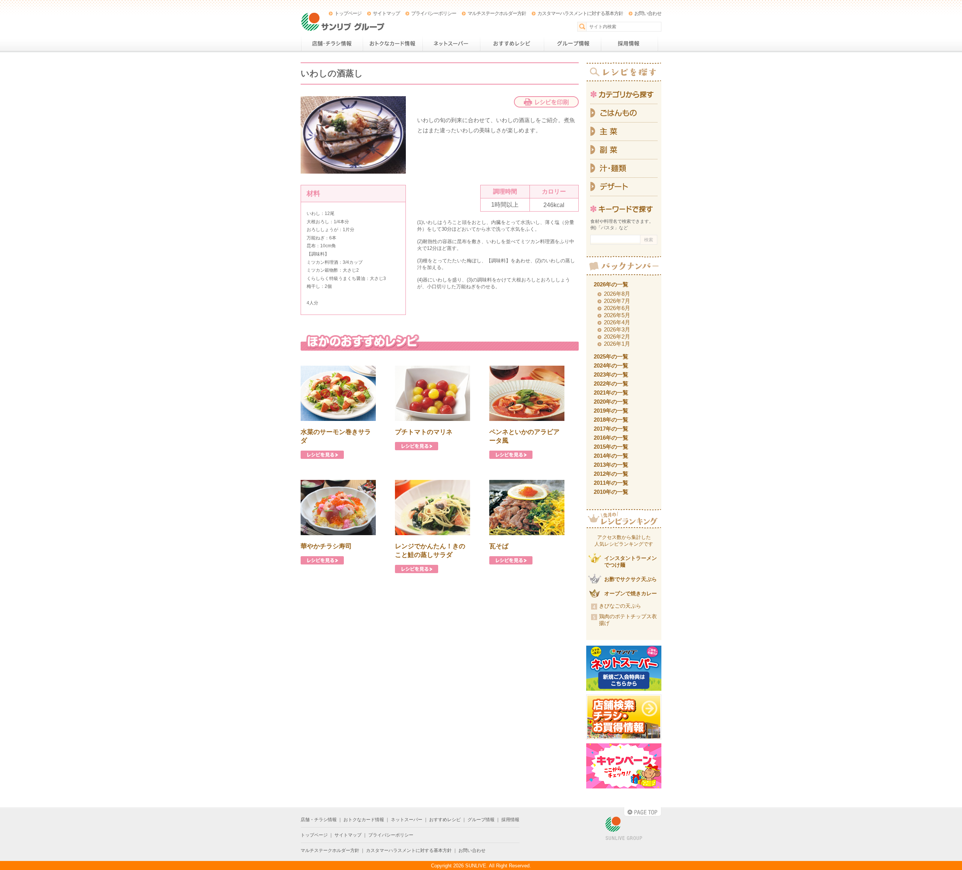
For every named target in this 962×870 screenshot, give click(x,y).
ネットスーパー (451, 43)
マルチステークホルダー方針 (496, 13)
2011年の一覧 (611, 483)
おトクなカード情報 (392, 43)
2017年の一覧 (611, 428)
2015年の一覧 (611, 446)
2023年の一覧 (611, 374)
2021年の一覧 (611, 392)
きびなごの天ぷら (620, 606)
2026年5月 (617, 315)
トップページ (348, 13)
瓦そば (498, 546)
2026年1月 (617, 343)
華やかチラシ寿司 (326, 546)
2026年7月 (617, 301)
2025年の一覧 (611, 356)
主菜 (623, 132)
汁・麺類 (623, 168)
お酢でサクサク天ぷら (630, 579)
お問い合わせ (647, 13)
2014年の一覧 (611, 455)
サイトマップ (386, 13)
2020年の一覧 (611, 401)
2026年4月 (617, 322)
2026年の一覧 (611, 284)
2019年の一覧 (611, 410)
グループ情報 (572, 43)
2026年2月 (617, 336)
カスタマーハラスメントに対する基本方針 (580, 13)
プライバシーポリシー (433, 13)
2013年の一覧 (611, 464)
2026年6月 (617, 308)
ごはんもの (623, 113)
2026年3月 (617, 329)
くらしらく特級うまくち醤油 (336, 278)
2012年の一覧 (611, 474)
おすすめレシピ (512, 43)
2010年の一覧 (611, 492)
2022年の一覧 (611, 383)
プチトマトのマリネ (423, 432)
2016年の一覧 (611, 437)
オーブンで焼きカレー (630, 593)
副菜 (623, 150)
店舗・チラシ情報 (332, 43)
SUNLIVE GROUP (624, 829)
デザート (623, 187)
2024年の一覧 (611, 365)
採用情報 (629, 43)
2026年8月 (617, 294)
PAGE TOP (642, 811)
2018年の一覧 (611, 419)
